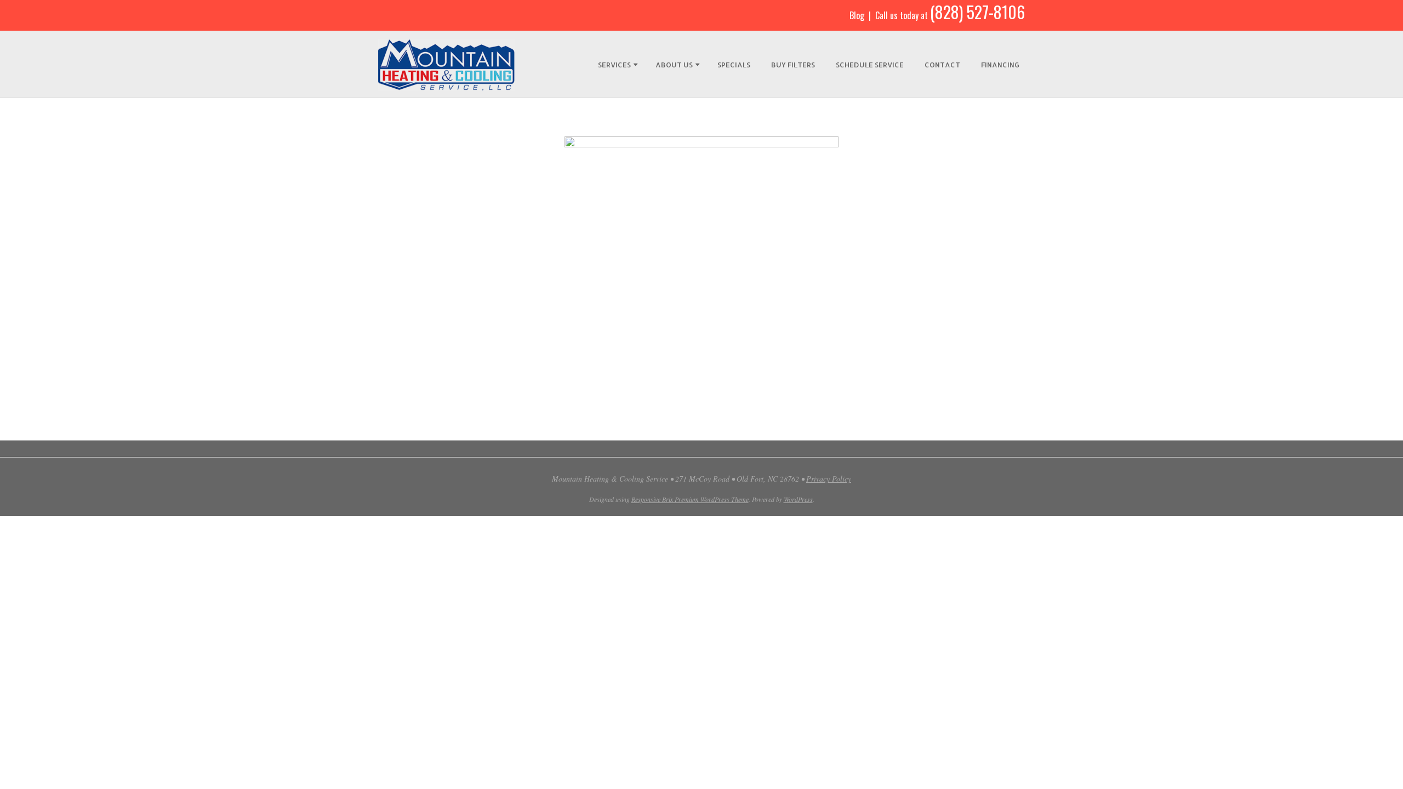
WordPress (798, 499)
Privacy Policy (828, 478)
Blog (856, 15)
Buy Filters (793, 64)
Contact (942, 64)
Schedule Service (870, 64)
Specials (733, 64)
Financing (1000, 64)
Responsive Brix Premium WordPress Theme (690, 499)
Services (614, 64)
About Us (674, 64)
